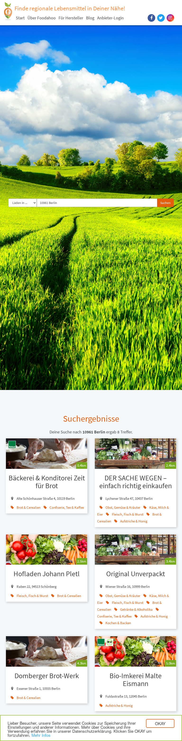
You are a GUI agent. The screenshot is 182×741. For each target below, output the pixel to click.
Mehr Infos (41, 735)
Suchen (165, 203)
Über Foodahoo (41, 18)
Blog (90, 18)
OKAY (160, 723)
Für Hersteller (71, 18)
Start (20, 18)
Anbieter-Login (110, 18)
